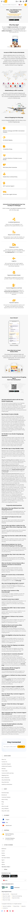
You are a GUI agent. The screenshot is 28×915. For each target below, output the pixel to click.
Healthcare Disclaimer (7, 784)
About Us (4, 759)
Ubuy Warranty (5, 782)
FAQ (3, 804)
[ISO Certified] (14, 887)
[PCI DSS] (5, 887)
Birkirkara (4, 848)
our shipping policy (9, 252)
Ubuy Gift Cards (5, 810)
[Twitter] (11, 911)
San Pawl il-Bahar (6, 857)
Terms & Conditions (7, 906)
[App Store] (11, 20)
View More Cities (6, 866)
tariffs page (18, 580)
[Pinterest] (13, 911)
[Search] (25, 5)
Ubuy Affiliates (5, 808)
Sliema (3, 864)
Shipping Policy (5, 775)
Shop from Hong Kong (17, 896)
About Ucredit (5, 806)
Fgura (3, 860)
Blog (3, 801)
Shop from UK (14, 894)
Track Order (4, 770)
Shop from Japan (6, 896)
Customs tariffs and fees (8, 773)
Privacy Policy (16, 906)
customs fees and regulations (11, 291)
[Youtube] (8, 911)
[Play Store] (14, 876)
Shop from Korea (6, 898)
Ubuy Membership (6, 780)
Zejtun (3, 862)
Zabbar (3, 855)
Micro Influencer (5, 777)
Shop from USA (6, 894)
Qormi (3, 851)
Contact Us (8, 679)
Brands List (4, 795)
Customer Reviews (6, 797)
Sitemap (4, 768)
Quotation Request (6, 764)
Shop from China (15, 898)
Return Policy (5, 799)
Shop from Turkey (6, 899)
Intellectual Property (6, 766)
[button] (17, 1)
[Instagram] (5, 911)
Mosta (3, 853)
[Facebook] (3, 911)
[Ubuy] (5, 1)
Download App (5, 792)
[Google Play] (16, 20)
